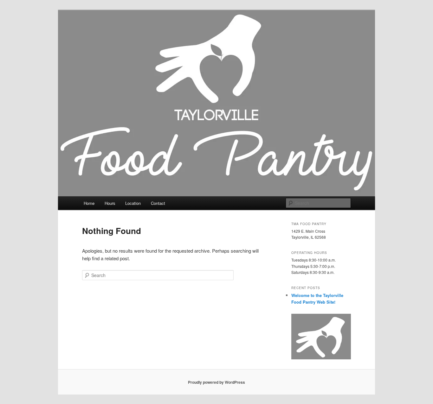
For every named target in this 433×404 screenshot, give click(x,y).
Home (89, 203)
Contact (158, 203)
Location (133, 203)
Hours (110, 203)
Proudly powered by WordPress (216, 382)
